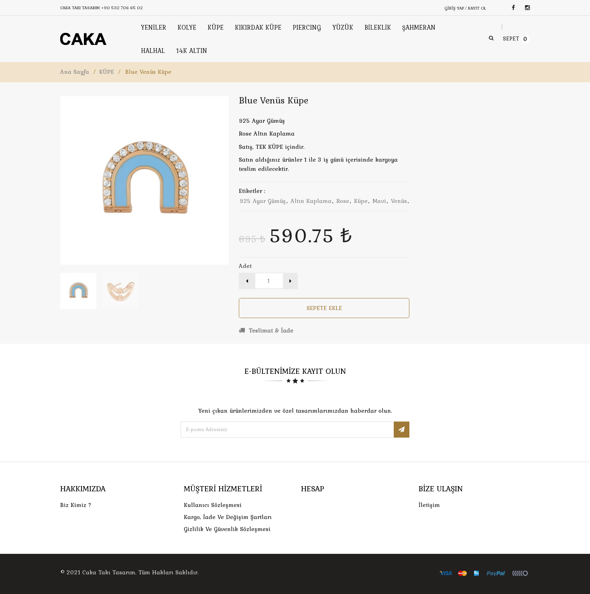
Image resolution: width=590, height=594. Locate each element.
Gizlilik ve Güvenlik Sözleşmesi (227, 529)
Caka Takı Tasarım (108, 572)
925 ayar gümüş (263, 201)
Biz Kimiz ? (76, 505)
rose (342, 201)
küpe (361, 201)
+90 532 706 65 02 (122, 7)
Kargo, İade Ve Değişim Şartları (228, 517)
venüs (399, 201)
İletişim (429, 505)
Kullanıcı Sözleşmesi (213, 505)
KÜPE (106, 71)
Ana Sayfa (74, 71)
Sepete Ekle (324, 308)
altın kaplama (311, 201)
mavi (379, 201)
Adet (245, 266)
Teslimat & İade (270, 330)
